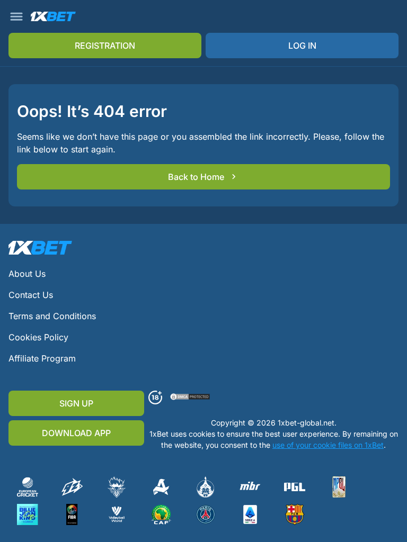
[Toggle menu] (16, 16)
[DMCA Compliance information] (190, 397)
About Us (27, 273)
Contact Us (30, 295)
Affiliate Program (42, 358)
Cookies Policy (38, 337)
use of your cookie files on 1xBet (328, 444)
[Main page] (53, 17)
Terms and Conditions (52, 316)
